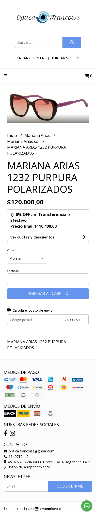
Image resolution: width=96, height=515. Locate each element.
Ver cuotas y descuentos (32, 237)
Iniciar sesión (65, 57)
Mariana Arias (37, 135)
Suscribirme (70, 486)
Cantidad (13, 271)
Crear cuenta (30, 57)
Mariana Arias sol (23, 141)
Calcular (72, 319)
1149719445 (18, 456)
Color (10, 250)
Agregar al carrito (48, 293)
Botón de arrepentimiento (28, 467)
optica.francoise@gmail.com (31, 451)
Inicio (12, 135)
